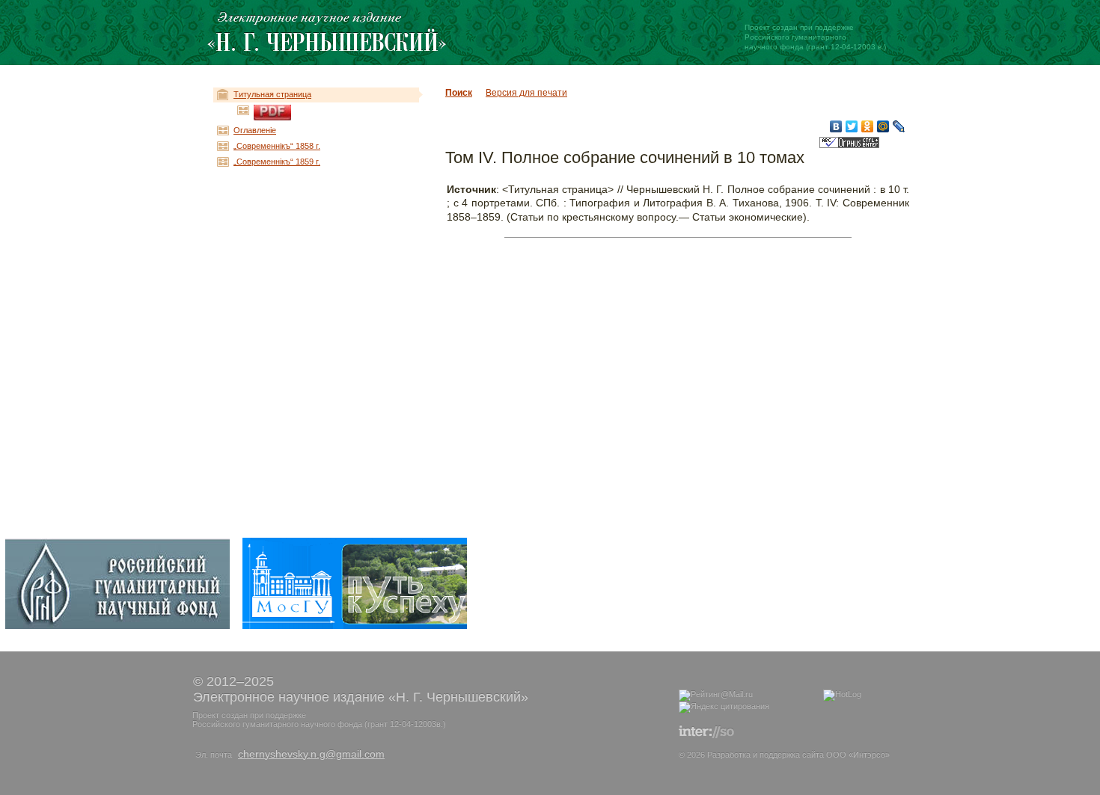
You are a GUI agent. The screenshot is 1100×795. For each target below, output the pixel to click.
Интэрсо (869, 754)
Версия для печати (526, 93)
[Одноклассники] (868, 126)
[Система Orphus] (849, 145)
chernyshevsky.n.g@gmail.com (311, 754)
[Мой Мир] (883, 126)
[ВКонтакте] (836, 126)
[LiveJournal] (899, 126)
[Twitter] (852, 126)
